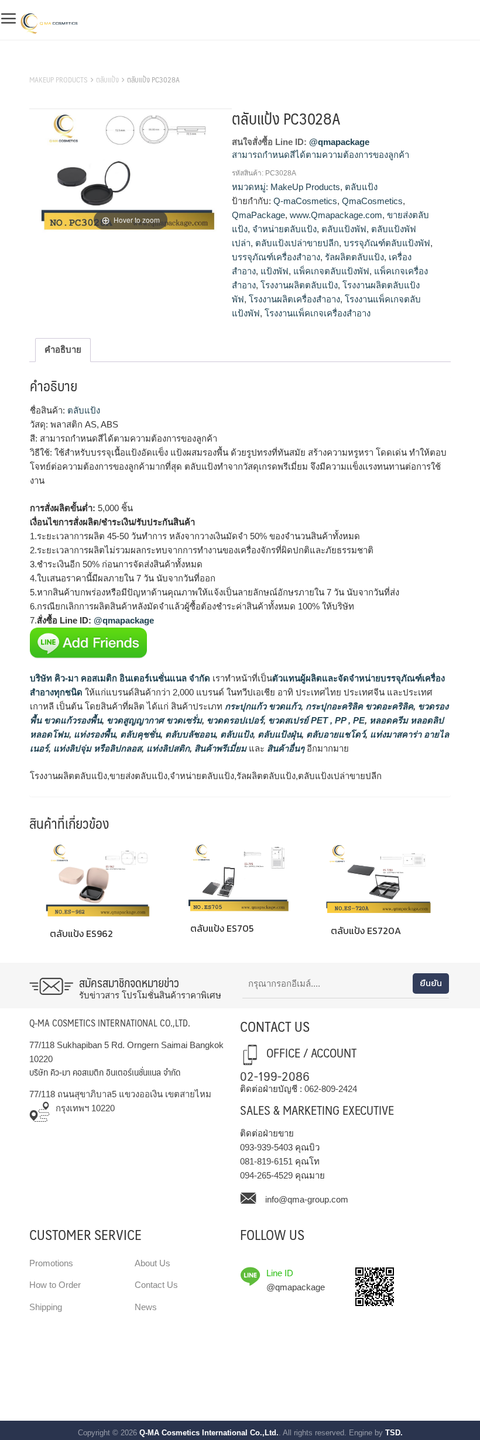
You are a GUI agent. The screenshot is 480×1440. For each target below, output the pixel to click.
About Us (152, 1263)
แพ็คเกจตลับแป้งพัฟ (331, 271)
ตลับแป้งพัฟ (343, 229)
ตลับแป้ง (107, 79)
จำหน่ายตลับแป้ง (284, 229)
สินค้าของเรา (55, 65)
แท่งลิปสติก (167, 748)
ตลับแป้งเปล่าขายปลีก (297, 243)
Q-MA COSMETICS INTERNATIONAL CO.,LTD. (109, 1023)
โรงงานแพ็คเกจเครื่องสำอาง (318, 313)
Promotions (51, 1263)
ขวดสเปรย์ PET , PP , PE (315, 720)
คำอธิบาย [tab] (62, 349)
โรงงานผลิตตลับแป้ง (299, 285)
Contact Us (156, 1285)
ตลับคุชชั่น (139, 734)
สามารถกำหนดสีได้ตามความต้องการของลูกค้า (320, 155)
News (146, 1307)
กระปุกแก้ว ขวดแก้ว (261, 706)
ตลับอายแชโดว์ (334, 734)
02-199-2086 (275, 1075)
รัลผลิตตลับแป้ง (354, 257)
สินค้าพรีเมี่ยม (220, 748)
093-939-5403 (266, 1147)
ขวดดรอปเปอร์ (233, 720)
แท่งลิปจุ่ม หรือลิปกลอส (96, 748)
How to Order (55, 1285)
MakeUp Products (58, 79)
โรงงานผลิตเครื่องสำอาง (294, 299)
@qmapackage (339, 142)
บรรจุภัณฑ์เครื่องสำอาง (276, 257)
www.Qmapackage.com (336, 215)
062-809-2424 (330, 1089)
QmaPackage (258, 215)
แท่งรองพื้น (93, 734)
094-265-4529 (266, 1175)
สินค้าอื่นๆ (285, 748)
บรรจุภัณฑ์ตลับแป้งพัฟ (387, 243)
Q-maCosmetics (305, 201)
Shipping (45, 1307)
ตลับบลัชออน (189, 734)
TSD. (394, 1432)
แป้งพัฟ (274, 271)
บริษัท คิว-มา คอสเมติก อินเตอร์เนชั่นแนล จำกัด (120, 678)
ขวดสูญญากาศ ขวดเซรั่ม (153, 720)
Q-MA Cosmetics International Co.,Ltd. (209, 1432)
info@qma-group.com (306, 1199)
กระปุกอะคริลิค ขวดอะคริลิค (358, 706)
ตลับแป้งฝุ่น (278, 734)
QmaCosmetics (372, 201)
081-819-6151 (266, 1161)
